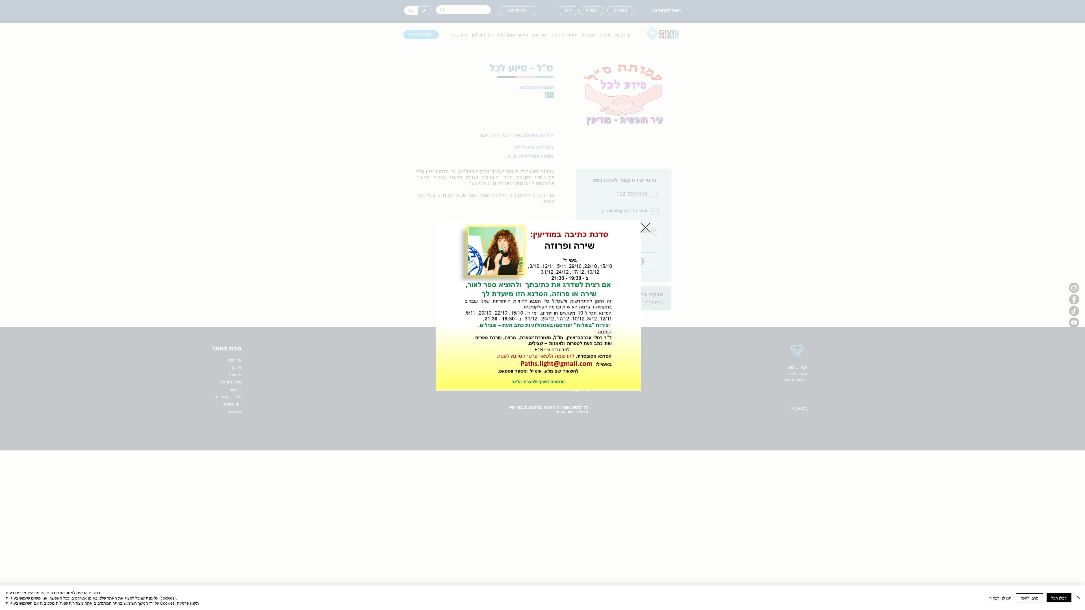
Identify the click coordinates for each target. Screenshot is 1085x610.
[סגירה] (1078, 597)
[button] (645, 228)
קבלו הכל (1059, 598)
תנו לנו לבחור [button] (1000, 598)
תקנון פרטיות (188, 603)
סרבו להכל (1029, 598)
